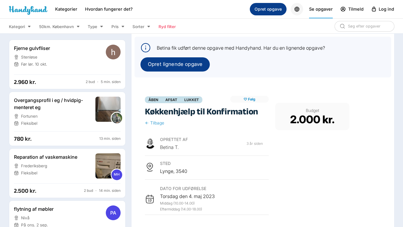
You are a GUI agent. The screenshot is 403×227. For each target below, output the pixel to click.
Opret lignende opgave (175, 64)
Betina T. (169, 147)
